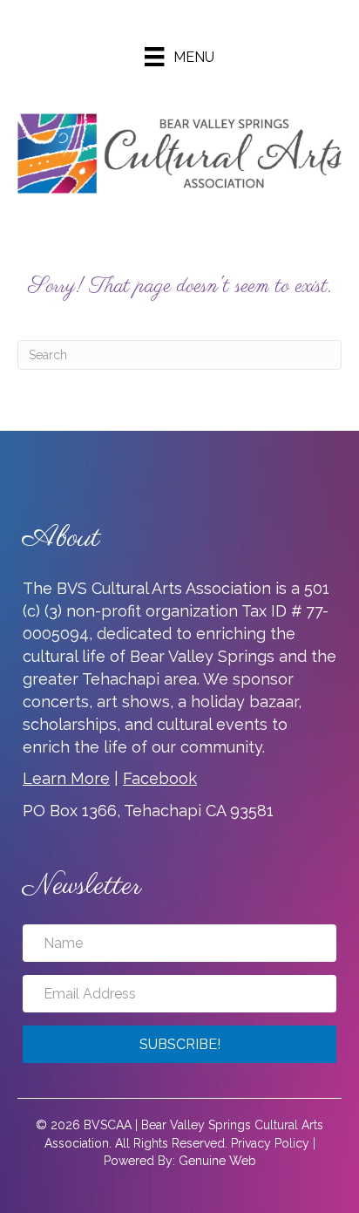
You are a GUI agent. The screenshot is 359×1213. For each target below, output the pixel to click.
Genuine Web (217, 1161)
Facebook (160, 778)
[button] (179, 1044)
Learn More (66, 778)
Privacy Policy (270, 1143)
